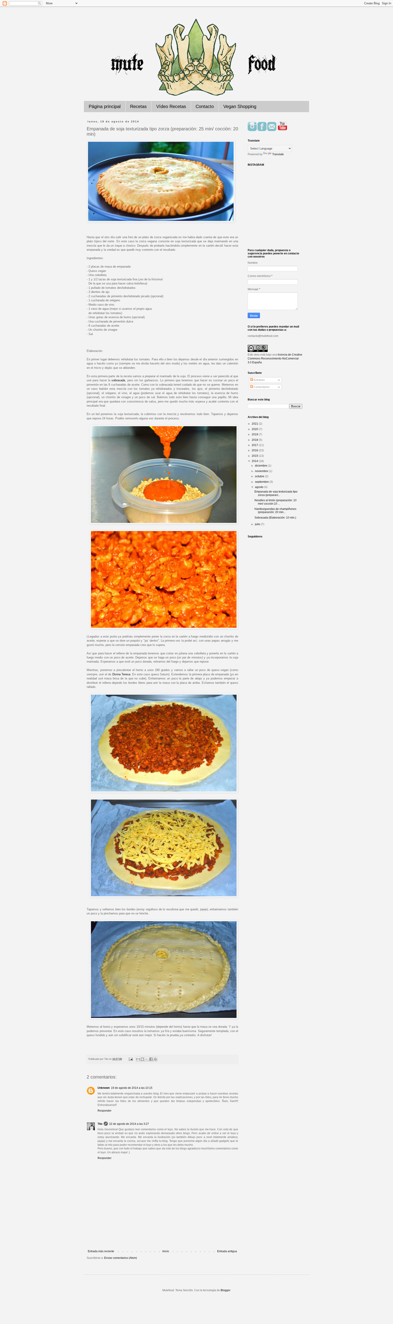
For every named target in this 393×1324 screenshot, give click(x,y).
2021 (255, 423)
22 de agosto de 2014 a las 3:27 (129, 1123)
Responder (104, 1110)
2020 (255, 429)
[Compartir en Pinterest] (155, 1059)
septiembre (262, 481)
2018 (255, 439)
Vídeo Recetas (171, 106)
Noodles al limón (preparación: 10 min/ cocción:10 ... (275, 502)
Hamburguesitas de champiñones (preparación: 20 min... (275, 510)
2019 (255, 434)
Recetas (138, 106)
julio (258, 524)
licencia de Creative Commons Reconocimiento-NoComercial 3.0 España (275, 358)
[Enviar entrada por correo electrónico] (131, 1059)
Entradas (259, 380)
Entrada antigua (227, 1251)
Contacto (205, 106)
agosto (259, 487)
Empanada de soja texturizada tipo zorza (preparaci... (275, 493)
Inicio (165, 1251)
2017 (255, 445)
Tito (100, 1123)
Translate (278, 154)
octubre (260, 476)
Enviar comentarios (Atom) (120, 1257)
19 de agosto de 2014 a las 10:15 (131, 1087)
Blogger (225, 1290)
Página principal (105, 106)
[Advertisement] (162, 1237)
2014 (255, 461)
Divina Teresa (121, 674)
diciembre (261, 465)
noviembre (262, 471)
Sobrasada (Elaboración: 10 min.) (275, 517)
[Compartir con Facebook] (151, 1059)
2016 (255, 450)
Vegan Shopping (239, 106)
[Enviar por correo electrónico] (138, 1059)
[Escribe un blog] (142, 1059)
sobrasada (118, 380)
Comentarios (261, 387)
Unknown (104, 1087)
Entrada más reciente (101, 1251)
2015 (255, 455)
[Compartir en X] (146, 1059)
